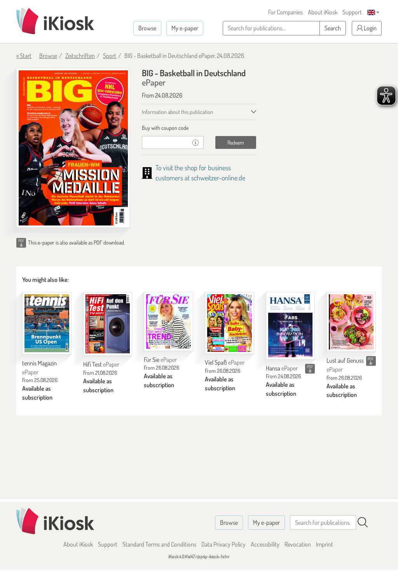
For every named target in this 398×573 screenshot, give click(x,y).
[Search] (363, 522)
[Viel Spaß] (229, 323)
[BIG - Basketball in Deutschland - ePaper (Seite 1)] (73, 148)
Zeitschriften (80, 55)
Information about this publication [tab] (177, 111)
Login (370, 28)
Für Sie (160, 359)
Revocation (298, 544)
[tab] (199, 128)
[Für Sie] (168, 321)
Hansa (282, 368)
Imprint (324, 544)
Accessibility (265, 544)
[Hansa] (290, 326)
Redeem (235, 142)
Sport (109, 55)
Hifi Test (101, 364)
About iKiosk (322, 12)
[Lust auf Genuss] (351, 322)
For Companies (285, 12)
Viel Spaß (224, 362)
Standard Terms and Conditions (159, 544)
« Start (23, 55)
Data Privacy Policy (223, 544)
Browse (147, 28)
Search (333, 28)
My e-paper (184, 28)
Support (352, 12)
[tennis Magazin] (47, 323)
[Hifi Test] (108, 324)
